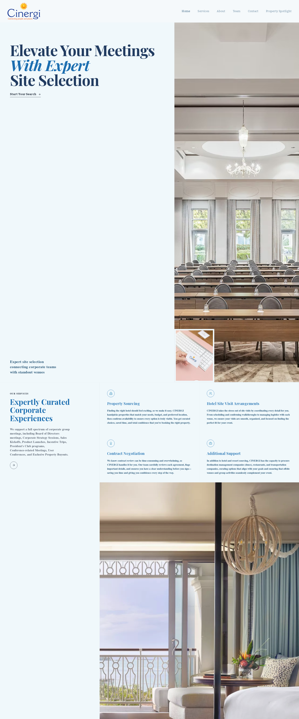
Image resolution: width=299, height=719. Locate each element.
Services (203, 11)
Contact (253, 11)
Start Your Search (23, 94)
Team (236, 11)
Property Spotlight (279, 11)
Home (186, 11)
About (221, 11)
